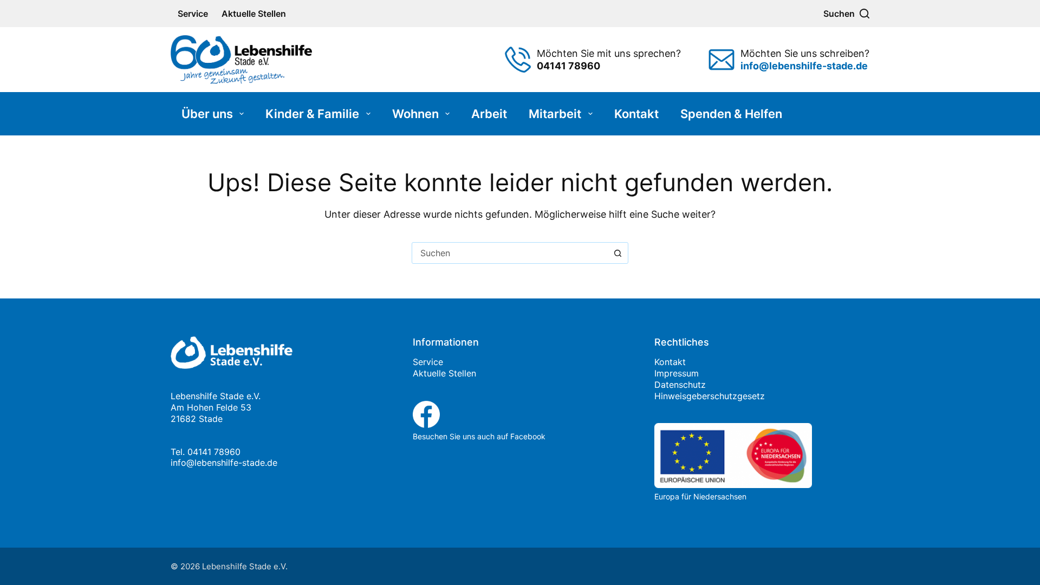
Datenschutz (680, 384)
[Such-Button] (617, 253)
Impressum (676, 373)
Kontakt (636, 114)
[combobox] (509, 253)
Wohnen (415, 114)
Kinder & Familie (312, 114)
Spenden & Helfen (731, 114)
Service (193, 13)
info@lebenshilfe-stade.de (224, 462)
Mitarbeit (555, 114)
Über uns (207, 114)
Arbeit (489, 114)
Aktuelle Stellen (254, 13)
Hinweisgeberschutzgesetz (709, 396)
